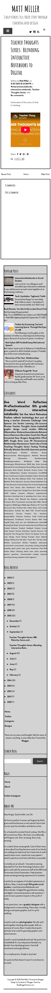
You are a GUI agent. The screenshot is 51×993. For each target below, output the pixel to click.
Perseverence (40, 441)
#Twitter (24, 453)
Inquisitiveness (41, 493)
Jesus (39, 496)
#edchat (35, 455)
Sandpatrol (22, 982)
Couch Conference (11, 476)
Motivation (41, 414)
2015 (9, 615)
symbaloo (20, 557)
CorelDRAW (43, 473)
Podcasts (19, 516)
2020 (9, 599)
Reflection (40, 402)
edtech (17, 417)
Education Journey (23, 481)
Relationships (10, 443)
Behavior (43, 432)
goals (14, 548)
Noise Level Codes (40, 508)
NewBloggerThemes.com (25, 985)
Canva (7, 435)
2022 (9, 588)
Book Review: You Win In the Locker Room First (25, 309)
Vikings (11, 537)
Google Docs (17, 490)
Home (26, 174)
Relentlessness (33, 522)
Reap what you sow (18, 522)
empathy (7, 548)
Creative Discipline (25, 476)
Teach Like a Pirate (38, 443)
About (7, 786)
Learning (30, 423)
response (43, 554)
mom (31, 551)
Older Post (45, 174)
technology (28, 417)
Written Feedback (29, 543)
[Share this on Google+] (24, 154)
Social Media (38, 525)
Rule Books (14, 525)
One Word (14, 402)
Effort (44, 438)
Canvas (34, 470)
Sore (45, 525)
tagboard (32, 557)
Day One (11, 479)
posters (7, 554)
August (13, 653)
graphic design (11, 429)
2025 (9, 577)
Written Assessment (12, 543)
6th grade (39, 406)
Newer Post (6, 174)
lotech (26, 551)
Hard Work (37, 490)
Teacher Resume (36, 531)
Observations (9, 511)
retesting (7, 557)
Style (6, 531)
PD (31, 441)
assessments (19, 545)
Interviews (8, 496)
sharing (14, 557)
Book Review (18, 470)
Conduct (24, 473)
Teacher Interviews (22, 531)
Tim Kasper (34, 534)
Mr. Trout (41, 505)
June (12, 664)
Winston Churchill (21, 449)
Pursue (27, 519)
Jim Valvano (9, 499)
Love (26, 441)
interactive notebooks (21, 89)
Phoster (8, 426)
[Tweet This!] (20, 154)
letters (12, 551)
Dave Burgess (21, 438)
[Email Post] (11, 158)
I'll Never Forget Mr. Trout (26, 370)
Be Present (14, 467)
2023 (9, 583)
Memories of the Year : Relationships (22, 358)
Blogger (25, 740)
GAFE (6, 441)
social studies (29, 429)
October (13, 626)
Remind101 (43, 522)
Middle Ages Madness (29, 505)
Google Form (27, 490)
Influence (30, 493)
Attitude (7, 467)
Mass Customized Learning (22, 502)
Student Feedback (26, 528)
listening (19, 551)
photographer (26, 922)
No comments (17, 95)
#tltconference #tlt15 (23, 464)
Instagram (9, 721)
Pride (34, 516)
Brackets (27, 470)
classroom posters (38, 449)
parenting (43, 551)
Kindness (34, 499)
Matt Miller (25, 9)
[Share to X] (20, 159)
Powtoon (27, 516)
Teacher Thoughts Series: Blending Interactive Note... (25, 646)
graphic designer (31, 904)
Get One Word (27, 414)
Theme (27, 534)
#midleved (28, 461)
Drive (13, 481)
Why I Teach (27, 540)
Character (25, 420)
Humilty (44, 490)
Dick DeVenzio (21, 479)
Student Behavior (11, 528)
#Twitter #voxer (39, 453)
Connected (9, 438)
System (12, 531)
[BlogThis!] (18, 159)
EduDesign (36, 420)
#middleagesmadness (12, 461)
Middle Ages (17, 505)
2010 (9, 702)
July (12, 658)
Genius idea (20, 487)
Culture (35, 476)
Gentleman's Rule (33, 487)
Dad (40, 476)
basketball (42, 426)
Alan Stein (36, 464)
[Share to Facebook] (23, 159)
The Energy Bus (18, 534)
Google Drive (16, 441)
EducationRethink (37, 481)
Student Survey (41, 528)
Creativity (11, 410)
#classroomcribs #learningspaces (17, 455)
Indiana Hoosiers (18, 493)
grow (28, 548)
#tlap (37, 461)
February (14, 675)
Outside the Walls (22, 511)
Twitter (8, 716)
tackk (27, 557)
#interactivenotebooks (21, 86)
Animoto (44, 464)
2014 (9, 680)
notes (36, 551)
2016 (9, 610)
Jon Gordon (18, 423)
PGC (32, 511)
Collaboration (15, 473)
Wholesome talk (16, 540)
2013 (9, 685)
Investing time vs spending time (24, 496)
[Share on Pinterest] (27, 154)
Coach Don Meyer (39, 435)
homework (35, 548)
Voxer (38, 537)
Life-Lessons (41, 423)
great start (20, 548)
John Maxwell (20, 499)
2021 (9, 594)
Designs (8, 726)
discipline (43, 545)
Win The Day (37, 540)
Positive (8, 417)
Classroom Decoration (20, 435)
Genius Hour (9, 487)
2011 (9, 696)
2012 (9, 691)
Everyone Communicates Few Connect (24, 484)
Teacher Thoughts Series (24, 426)
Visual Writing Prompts (25, 537)
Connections (32, 473)
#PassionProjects (10, 453)
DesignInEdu (35, 438)
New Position (18, 508)
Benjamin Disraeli (25, 467)
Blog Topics (36, 467)
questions (15, 554)
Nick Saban (27, 508)
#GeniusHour (10, 432)
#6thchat (42, 429)
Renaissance (23, 443)
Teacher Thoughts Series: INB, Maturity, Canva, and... (23, 638)
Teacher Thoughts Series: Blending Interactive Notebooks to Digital (25, 57)
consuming (29, 545)
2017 (9, 604)
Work (45, 540)
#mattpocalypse (41, 458)
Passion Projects (23, 514)
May (12, 669)
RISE (40, 519)
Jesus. (44, 496)
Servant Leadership (26, 525)
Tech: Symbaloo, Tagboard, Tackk (30, 296)
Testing (34, 446)
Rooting (7, 525)
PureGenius (19, 519)
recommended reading (29, 554)
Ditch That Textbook (35, 479)
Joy (28, 499)
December (15, 621)
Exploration (43, 484)
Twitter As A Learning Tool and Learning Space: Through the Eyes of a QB (30, 327)
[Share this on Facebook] (17, 154)
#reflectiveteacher (17, 406)
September (15, 632)
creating (36, 545)
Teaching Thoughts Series (17, 446)
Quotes (34, 519)
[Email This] (15, 159)
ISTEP (6, 493)
